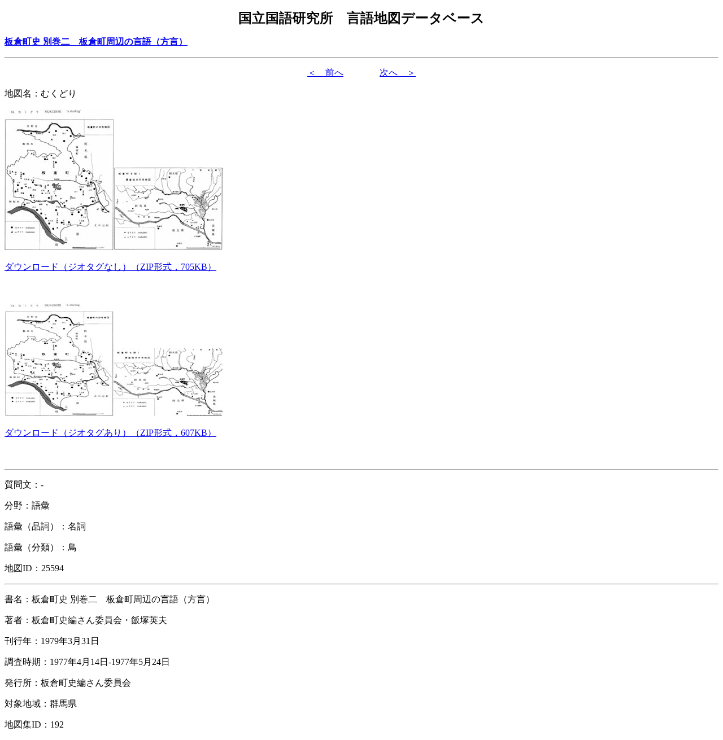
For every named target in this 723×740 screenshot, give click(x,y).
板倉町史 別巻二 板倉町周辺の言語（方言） (96, 41)
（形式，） (110, 267)
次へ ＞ (398, 72)
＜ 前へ (325, 72)
